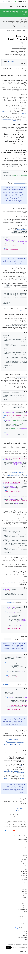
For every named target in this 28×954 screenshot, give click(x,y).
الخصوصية (25, 863)
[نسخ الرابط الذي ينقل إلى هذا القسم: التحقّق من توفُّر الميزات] (14, 216)
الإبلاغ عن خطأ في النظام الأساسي (21, 916)
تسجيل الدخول (4, 1)
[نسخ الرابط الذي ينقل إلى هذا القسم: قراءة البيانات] (19, 636)
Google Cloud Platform (22, 937)
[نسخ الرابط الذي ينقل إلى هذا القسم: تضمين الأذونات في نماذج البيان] (10, 268)
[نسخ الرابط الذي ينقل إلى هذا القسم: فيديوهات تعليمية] (15, 731)
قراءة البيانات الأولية (20, 808)
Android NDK (24, 911)
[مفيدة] (18, 33)
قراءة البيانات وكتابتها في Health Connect (15, 742)
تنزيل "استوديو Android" (22, 909)
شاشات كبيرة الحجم (24, 871)
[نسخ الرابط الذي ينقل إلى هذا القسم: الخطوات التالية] (16, 799)
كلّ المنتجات (25, 939)
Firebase (25, 935)
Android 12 (24, 895)
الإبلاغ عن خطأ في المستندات (22, 918)
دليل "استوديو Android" (22, 903)
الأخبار (26, 845)
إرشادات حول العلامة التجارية (13, 944)
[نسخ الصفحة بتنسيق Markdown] (21, 43)
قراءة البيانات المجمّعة (7, 648)
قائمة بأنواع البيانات (23, 310)
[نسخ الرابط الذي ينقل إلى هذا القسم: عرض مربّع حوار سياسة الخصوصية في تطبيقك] (3, 314)
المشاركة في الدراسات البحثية (22, 923)
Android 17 (24, 885)
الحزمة (23, 760)
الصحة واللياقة (24, 859)
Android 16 (24, 887)
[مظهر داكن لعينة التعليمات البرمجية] (24, 171)
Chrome (25, 933)
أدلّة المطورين (24, 905)
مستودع (22, 778)
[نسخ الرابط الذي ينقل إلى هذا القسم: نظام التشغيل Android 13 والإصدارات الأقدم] (3, 106)
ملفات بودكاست (24, 849)
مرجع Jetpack (21, 765)
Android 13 (25, 893)
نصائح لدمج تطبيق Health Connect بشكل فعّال (14, 744)
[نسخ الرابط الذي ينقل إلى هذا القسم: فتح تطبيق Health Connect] (10, 124)
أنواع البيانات (10, 582)
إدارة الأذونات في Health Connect (17, 739)
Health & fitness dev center (18, 6)
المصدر (26, 843)
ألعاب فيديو (25, 855)
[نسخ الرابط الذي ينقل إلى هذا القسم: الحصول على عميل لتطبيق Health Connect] (3, 374)
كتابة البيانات (21, 805)
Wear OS (25, 873)
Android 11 (25, 897)
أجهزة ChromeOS (23, 875)
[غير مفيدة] (16, 33)
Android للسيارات (24, 877)
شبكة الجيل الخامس (24, 865)
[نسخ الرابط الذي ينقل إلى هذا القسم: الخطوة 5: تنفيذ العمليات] (11, 572)
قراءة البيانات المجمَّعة (20, 810)
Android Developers (23, 30)
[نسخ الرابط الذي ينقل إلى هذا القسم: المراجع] (21, 750)
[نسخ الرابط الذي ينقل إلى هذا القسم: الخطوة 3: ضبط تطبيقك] (11, 208)
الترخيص (20, 944)
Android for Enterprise (22, 839)
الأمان (26, 841)
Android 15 (24, 889)
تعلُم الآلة (25, 857)
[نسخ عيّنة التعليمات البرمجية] (26, 171)
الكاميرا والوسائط (24, 861)
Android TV (24, 879)
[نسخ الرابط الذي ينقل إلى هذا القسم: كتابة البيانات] (19, 580)
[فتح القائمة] (25, 1)
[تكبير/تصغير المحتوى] (19, 46)
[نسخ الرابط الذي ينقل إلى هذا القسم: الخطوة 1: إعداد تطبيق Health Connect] (25, 78)
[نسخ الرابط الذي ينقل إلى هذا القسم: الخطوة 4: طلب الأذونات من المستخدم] (3, 443)
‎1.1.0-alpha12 (11, 61)
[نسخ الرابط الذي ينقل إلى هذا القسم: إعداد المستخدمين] (16, 518)
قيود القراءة (8, 724)
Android (25, 837)
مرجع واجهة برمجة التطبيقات (22, 907)
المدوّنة (26, 847)
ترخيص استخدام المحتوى (19, 822)
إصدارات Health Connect (19, 183)
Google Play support (23, 921)
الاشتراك (8, 947)
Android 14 (24, 891)
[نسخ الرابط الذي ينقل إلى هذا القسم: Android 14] (19, 94)
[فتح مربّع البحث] (11, 1)
